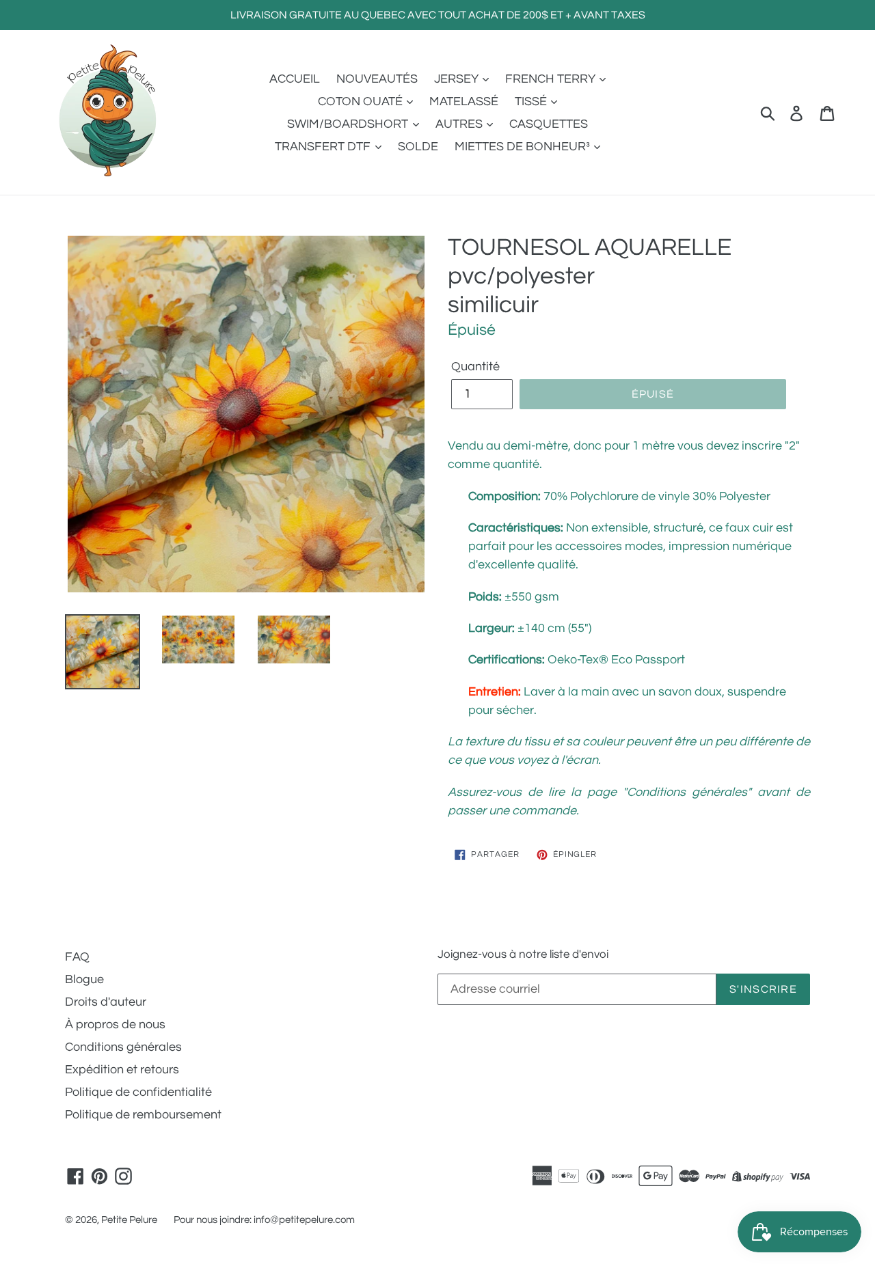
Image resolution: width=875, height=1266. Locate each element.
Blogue (84, 979)
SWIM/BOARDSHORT (349, 124)
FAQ (77, 956)
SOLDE (418, 146)
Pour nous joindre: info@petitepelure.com (264, 1220)
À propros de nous (115, 1024)
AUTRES (460, 124)
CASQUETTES (548, 124)
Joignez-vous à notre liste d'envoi (523, 954)
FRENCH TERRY (551, 78)
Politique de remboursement (143, 1114)
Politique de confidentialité (138, 1092)
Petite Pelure (129, 1220)
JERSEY (457, 78)
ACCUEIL (294, 78)
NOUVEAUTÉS (377, 78)
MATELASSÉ (463, 101)
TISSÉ (532, 101)
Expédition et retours (122, 1069)
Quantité (475, 366)
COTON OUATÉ (361, 101)
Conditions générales (123, 1047)
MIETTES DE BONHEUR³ (524, 146)
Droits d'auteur (105, 1001)
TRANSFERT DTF (324, 146)
